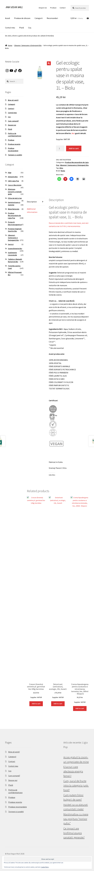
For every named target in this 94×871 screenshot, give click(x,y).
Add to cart (74, 148)
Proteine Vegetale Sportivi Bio (15, 230)
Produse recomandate (13, 149)
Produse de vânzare (22, 18)
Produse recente (14, 144)
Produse (53, 8)
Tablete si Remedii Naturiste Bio (15, 260)
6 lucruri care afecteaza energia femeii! (73, 771)
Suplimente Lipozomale (12, 253)
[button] (49, 63)
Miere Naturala (13, 209)
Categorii (38, 18)
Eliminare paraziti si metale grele (15, 191)
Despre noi (43, 8)
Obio (61, 168)
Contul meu (10, 27)
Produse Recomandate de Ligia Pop (14, 215)
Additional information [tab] (32, 210)
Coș (29, 27)
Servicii (11, 244)
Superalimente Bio (15, 248)
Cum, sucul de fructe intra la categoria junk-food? (76, 785)
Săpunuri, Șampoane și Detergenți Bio (28, 45)
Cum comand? (13, 121)
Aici (73, 133)
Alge (9, 172)
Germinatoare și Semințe (14, 203)
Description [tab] (32, 201)
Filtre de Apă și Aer (15, 198)
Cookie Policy (45, 867)
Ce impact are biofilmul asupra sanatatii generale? (74, 833)
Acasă (7, 18)
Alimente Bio (13, 177)
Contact (62, 8)
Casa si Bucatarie (14, 185)
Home (10, 45)
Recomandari (52, 18)
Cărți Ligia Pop (13, 181)
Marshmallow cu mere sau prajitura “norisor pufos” (75, 819)
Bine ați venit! (13, 100)
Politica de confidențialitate (14, 134)
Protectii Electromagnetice (15, 223)
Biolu (63, 171)
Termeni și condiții (15, 155)
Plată (21, 27)
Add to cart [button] (36, 703)
